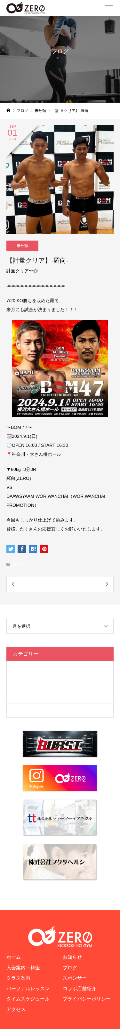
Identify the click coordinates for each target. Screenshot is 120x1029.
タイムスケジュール (28, 998)
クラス (20, 667)
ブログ (20, 682)
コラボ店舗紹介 (79, 988)
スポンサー (75, 978)
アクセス (16, 1009)
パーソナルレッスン (28, 988)
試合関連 (22, 710)
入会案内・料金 (23, 967)
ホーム (13, 957)
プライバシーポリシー (87, 998)
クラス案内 (18, 978)
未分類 (22, 245)
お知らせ (72, 957)
